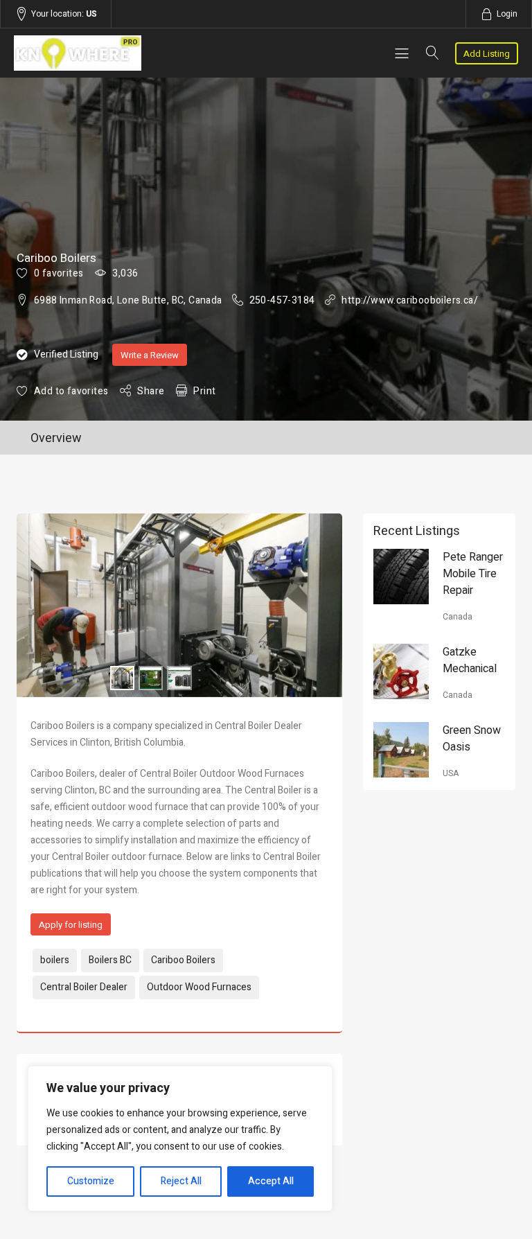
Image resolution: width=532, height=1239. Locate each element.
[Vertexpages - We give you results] (89, 53)
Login (507, 14)
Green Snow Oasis (472, 738)
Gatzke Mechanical (470, 660)
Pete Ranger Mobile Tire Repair (473, 574)
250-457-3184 (282, 300)
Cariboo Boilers (183, 960)
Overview (56, 438)
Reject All (181, 1181)
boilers (54, 960)
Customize (90, 1181)
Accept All (271, 1181)
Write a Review (150, 355)
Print (204, 391)
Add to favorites (71, 391)
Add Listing (486, 53)
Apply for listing (71, 924)
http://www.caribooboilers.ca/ (410, 300)
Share (150, 391)
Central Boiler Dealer (83, 987)
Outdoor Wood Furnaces (199, 987)
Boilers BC (110, 960)
